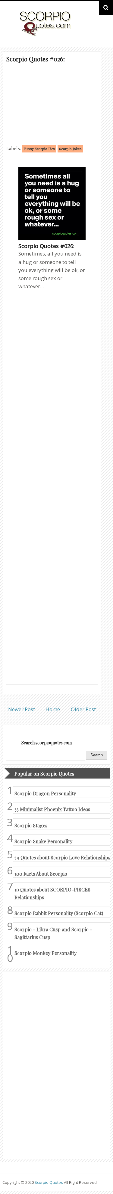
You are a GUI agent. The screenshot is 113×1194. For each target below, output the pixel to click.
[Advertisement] (52, 103)
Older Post (83, 709)
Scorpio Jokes (70, 148)
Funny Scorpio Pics (39, 148)
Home (53, 709)
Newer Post (21, 709)
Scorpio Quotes (49, 1182)
